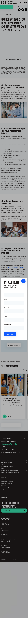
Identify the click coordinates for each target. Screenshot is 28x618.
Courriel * (6, 307)
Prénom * (6, 291)
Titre (5, 316)
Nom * (5, 299)
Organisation (7, 324)
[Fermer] (23, 281)
